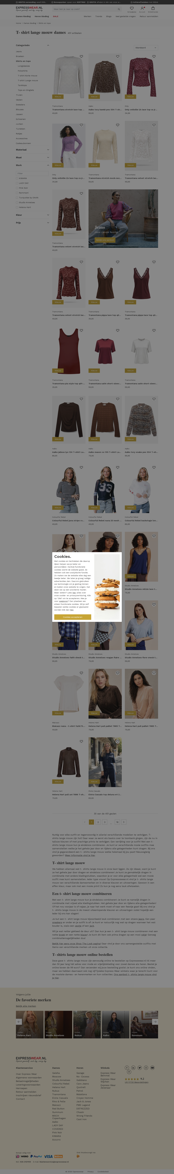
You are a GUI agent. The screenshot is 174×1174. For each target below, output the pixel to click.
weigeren (63, 601)
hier (74, 593)
